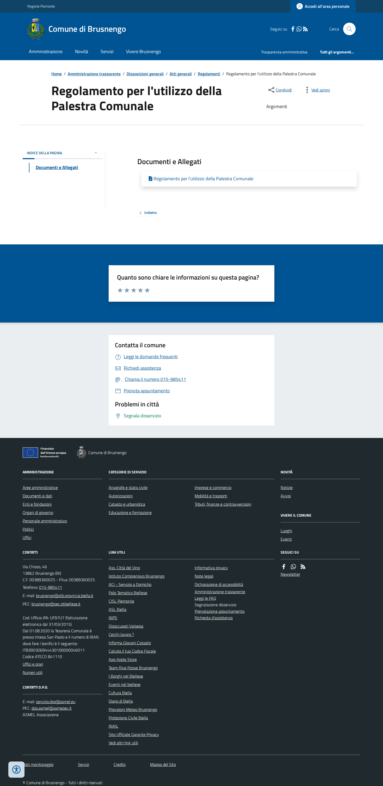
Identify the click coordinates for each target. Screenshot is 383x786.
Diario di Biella (121, 701)
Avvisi (286, 496)
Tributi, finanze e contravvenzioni (223, 504)
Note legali (204, 576)
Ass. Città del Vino (124, 568)
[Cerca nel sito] (347, 29)
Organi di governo (38, 512)
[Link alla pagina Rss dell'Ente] (303, 567)
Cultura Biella (120, 693)
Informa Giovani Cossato (130, 643)
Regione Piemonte (41, 6)
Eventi (286, 539)
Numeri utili (32, 672)
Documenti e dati (37, 496)
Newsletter (290, 574)
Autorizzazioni (121, 496)
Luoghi (286, 531)
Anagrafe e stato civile (128, 487)
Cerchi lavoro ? (121, 634)
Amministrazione (46, 51)
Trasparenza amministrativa (284, 52)
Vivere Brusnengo (143, 51)
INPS (113, 618)
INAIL (113, 726)
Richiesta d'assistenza (214, 618)
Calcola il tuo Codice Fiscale (132, 651)
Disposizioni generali (145, 74)
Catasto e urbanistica (127, 504)
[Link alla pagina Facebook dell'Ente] (284, 567)
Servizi (107, 51)
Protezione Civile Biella (128, 718)
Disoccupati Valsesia (126, 626)
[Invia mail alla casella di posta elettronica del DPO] (55, 701)
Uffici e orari (33, 664)
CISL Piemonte (121, 601)
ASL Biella (117, 609)
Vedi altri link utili (123, 743)
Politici (28, 529)
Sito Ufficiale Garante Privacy (134, 734)
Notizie (287, 487)
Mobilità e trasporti (211, 496)
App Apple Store (123, 659)
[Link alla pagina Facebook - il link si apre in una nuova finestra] (293, 29)
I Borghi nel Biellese (126, 676)
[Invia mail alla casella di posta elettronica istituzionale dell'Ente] (64, 595)
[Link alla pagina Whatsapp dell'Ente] (293, 567)
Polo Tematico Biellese (128, 593)
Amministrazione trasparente (94, 74)
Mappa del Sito (163, 764)
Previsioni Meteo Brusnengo (133, 709)
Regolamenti (209, 74)
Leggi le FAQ (205, 598)
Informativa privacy (211, 568)
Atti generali (181, 74)
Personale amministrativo (45, 521)
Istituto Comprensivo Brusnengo (136, 576)
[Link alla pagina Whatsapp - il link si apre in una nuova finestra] (299, 29)
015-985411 (50, 587)
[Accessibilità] (16, 769)
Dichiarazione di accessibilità (219, 584)
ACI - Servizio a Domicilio (130, 584)
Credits (120, 764)
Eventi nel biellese (124, 684)
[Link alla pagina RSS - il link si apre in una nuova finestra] (305, 29)
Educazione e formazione (130, 512)
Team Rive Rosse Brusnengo (133, 668)
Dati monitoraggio (38, 764)
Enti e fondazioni (37, 504)
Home (56, 74)
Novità (81, 51)
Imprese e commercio (213, 487)
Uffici (27, 537)
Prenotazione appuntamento (219, 611)
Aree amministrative (40, 487)
